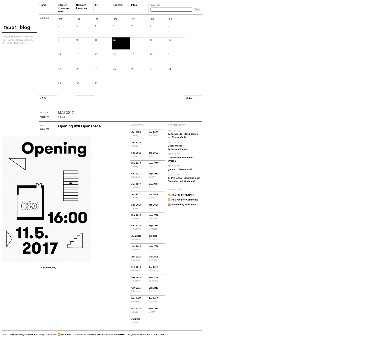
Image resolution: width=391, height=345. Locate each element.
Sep (153, 175)
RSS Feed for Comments (184, 199)
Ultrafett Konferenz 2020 (64, 8)
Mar (153, 134)
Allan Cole (158, 334)
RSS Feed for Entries (182, 195)
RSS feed (66, 334)
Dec (136, 165)
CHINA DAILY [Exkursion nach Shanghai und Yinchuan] (184, 177)
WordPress (120, 334)
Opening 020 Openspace (79, 126)
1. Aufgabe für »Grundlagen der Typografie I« (183, 133)
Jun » (189, 98)
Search (155, 5)
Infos (134, 5)
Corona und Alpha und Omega (180, 157)
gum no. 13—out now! (180, 168)
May (153, 185)
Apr (136, 196)
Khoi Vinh (144, 334)
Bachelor (118, 5)
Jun (136, 185)
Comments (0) (48, 267)
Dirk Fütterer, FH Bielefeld (23, 334)
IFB (96, 5)
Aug (136, 237)
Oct (136, 134)
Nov (153, 165)
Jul (153, 237)
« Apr (43, 98)
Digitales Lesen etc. (82, 7)
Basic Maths (96, 334)
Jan (136, 144)
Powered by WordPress (183, 204)
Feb (136, 154)
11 (114, 39)
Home (43, 5)
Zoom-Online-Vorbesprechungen (178, 145)
